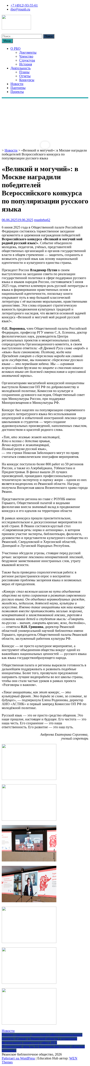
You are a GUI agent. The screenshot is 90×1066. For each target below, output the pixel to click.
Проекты (17, 92)
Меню (7, 41)
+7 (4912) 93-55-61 (24, 5)
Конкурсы (26, 80)
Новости (16, 84)
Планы (24, 72)
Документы (27, 52)
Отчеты (25, 76)
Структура (27, 60)
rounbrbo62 (42, 220)
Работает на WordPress (18, 1058)
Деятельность (20, 68)
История (25, 64)
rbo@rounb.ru (20, 9)
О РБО (15, 48)
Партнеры (18, 88)
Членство (26, 56)
